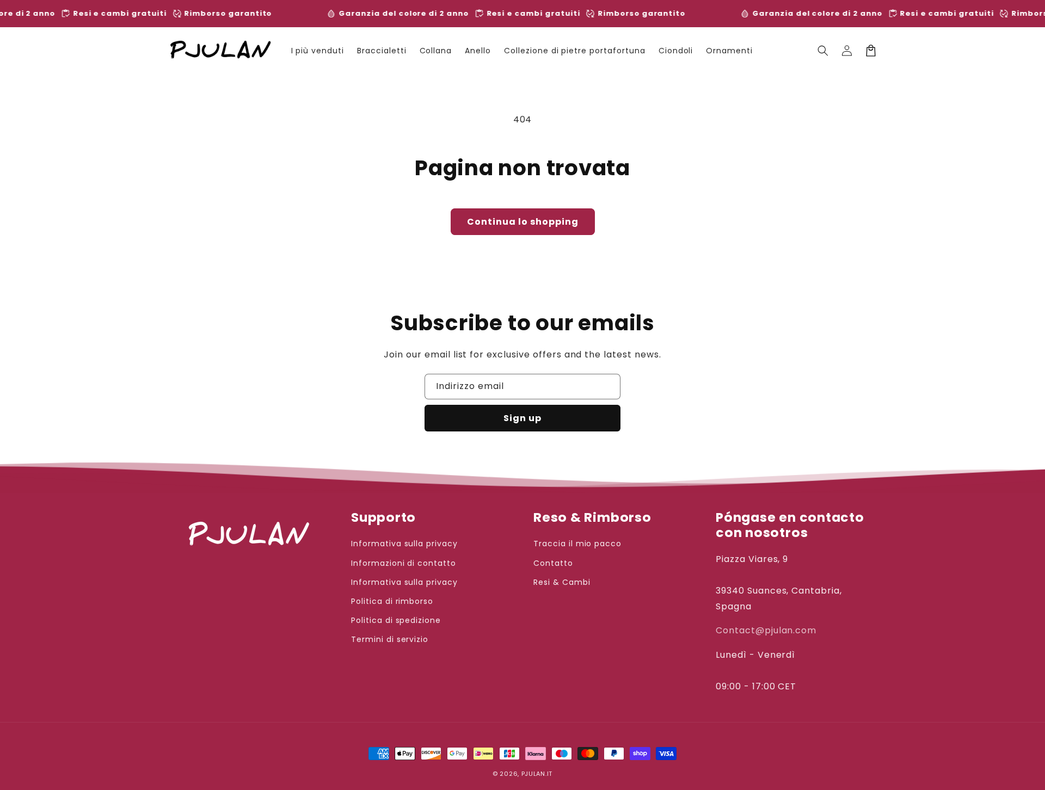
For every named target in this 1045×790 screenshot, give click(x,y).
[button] (823, 51)
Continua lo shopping (523, 221)
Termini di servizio (389, 639)
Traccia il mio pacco (577, 543)
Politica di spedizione (396, 620)
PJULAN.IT (536, 773)
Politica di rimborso (392, 601)
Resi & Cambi (562, 582)
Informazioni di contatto (403, 563)
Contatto (553, 563)
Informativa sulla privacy (404, 543)
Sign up (522, 418)
